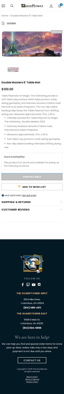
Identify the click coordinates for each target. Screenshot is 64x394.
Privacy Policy (32, 382)
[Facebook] (22, 284)
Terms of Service (32, 379)
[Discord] (39, 284)
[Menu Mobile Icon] (3, 6)
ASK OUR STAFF (29, 195)
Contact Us (32, 360)
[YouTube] (33, 284)
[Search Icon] (11, 5)
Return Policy (32, 377)
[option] (32, 44)
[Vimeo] (28, 284)
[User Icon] (51, 6)
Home (4, 15)
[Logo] (32, 6)
